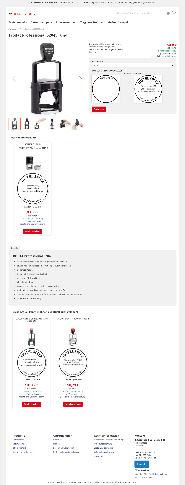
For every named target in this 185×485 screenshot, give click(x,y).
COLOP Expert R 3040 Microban (73, 318)
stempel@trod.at (96, 2)
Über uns (57, 439)
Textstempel (18, 439)
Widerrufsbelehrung (103, 443)
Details (14, 248)
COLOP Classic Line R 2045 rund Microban (32, 319)
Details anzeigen (32, 231)
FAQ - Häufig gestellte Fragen (66, 452)
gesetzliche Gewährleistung (163, 56)
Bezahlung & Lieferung (63, 448)
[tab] (14, 248)
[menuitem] (17, 22)
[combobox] (139, 13)
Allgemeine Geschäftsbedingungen (110, 439)
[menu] (92, 22)
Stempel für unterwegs (23, 452)
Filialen (56, 443)
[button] (14, 78)
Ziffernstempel (19, 448)
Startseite (12, 29)
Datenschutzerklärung (104, 452)
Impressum (99, 456)
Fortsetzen (99, 109)
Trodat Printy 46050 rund (32, 148)
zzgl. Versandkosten (167, 53)
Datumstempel (19, 443)
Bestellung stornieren (103, 448)
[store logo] (22, 13)
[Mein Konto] (168, 13)
